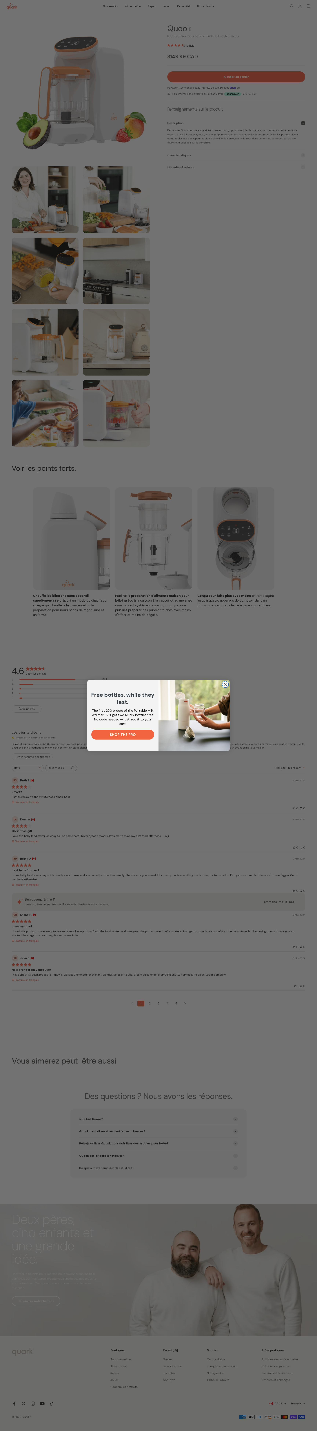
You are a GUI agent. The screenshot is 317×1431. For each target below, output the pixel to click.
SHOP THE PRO (123, 734)
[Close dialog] (225, 684)
